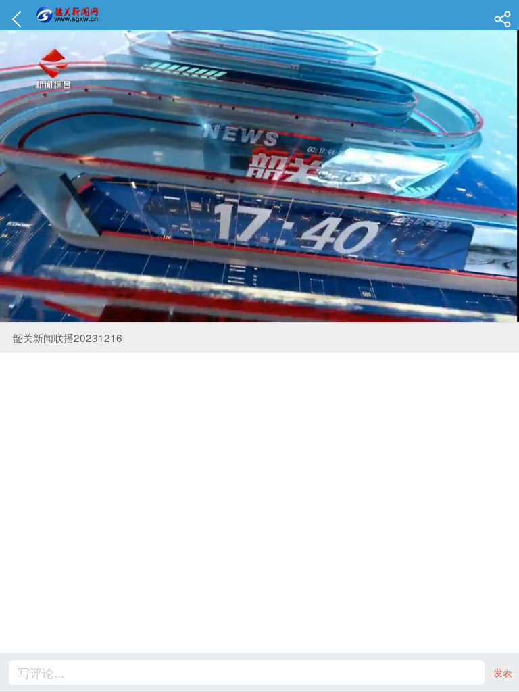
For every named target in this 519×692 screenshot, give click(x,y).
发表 (502, 672)
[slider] (242, 313)
